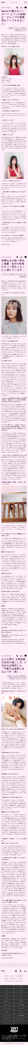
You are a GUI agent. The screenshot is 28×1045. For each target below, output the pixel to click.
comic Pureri (7, 1008)
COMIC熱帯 (21, 1004)
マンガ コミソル (21, 1008)
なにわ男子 (15, 676)
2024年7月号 (18, 30)
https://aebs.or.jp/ (9, 1039)
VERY (7, 990)
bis (21, 997)
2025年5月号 (22, 276)
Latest (6, 976)
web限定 (11, 28)
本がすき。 (7, 1011)
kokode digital (21, 1019)
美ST (7, 997)
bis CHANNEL (19, 976)
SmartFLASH (7, 1004)
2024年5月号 (22, 676)
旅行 (24, 678)
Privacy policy (18, 980)
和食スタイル (7, 1001)
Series (12, 976)
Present (6, 978)
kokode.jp (21, 1011)
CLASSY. (21, 986)
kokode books (7, 1019)
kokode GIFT (7, 1022)
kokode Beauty (7, 1015)
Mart (21, 993)
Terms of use (8, 980)
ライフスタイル (19, 274)
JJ (7, 986)
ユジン (24, 30)
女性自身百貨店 (21, 1015)
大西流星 (9, 676)
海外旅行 (12, 678)
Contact (20, 978)
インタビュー (18, 28)
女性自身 (21, 1001)
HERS (7, 993)
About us (13, 978)
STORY (21, 990)
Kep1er (23, 28)
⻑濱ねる (12, 274)
